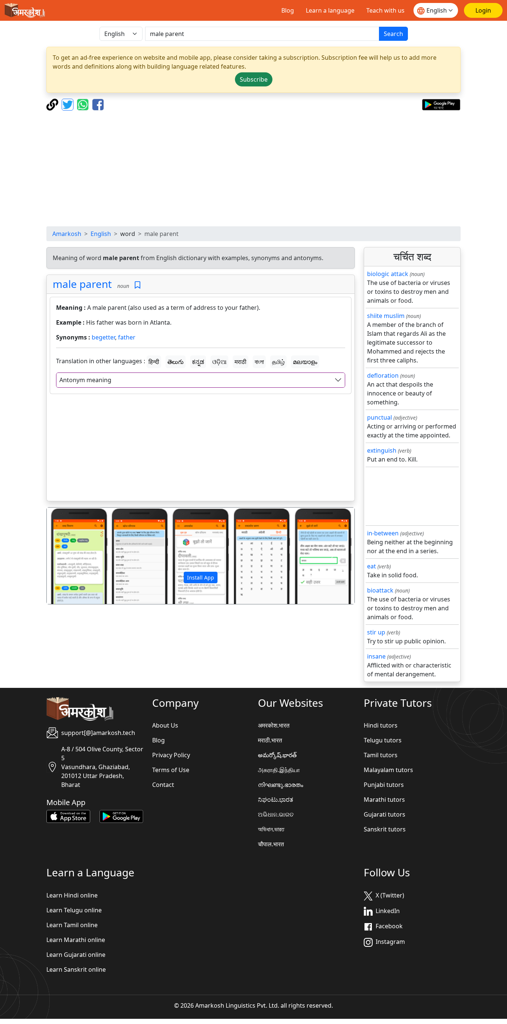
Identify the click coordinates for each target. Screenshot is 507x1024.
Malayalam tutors (388, 770)
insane (376, 656)
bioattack (380, 590)
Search (393, 34)
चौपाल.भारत (271, 844)
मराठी (240, 362)
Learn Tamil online (72, 925)
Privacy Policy (171, 755)
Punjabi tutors (384, 785)
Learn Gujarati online (75, 955)
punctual (379, 417)
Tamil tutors (381, 755)
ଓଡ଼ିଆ (219, 362)
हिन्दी (153, 362)
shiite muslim (386, 316)
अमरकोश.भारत (274, 725)
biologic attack (387, 274)
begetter (103, 337)
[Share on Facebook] (98, 104)
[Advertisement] (269, 168)
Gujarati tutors (384, 814)
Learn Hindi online (72, 895)
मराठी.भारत (270, 740)
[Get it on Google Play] (441, 104)
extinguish (381, 450)
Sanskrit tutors (385, 829)
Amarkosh (66, 234)
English (101, 234)
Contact (163, 785)
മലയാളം (305, 362)
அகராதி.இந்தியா (279, 770)
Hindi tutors (381, 725)
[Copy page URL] (53, 104)
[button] (70, 556)
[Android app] (121, 816)
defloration (383, 375)
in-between (383, 533)
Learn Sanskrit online (76, 969)
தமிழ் (278, 362)
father (126, 337)
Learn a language (330, 10)
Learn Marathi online (75, 940)
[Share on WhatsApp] (84, 104)
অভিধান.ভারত (271, 829)
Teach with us (385, 10)
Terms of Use (170, 770)
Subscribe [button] (254, 79)
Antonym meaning (85, 380)
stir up (376, 632)
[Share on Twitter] (68, 104)
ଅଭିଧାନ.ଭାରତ (276, 814)
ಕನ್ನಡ (198, 362)
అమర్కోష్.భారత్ (277, 755)
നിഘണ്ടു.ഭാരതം (280, 785)
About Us (165, 725)
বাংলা (259, 362)
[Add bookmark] (137, 285)
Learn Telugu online (74, 910)
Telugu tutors (383, 740)
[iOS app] (68, 816)
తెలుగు (175, 362)
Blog (287, 10)
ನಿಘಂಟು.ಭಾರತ (275, 799)
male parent (82, 284)
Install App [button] (200, 577)
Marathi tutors (384, 799)
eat (371, 566)
